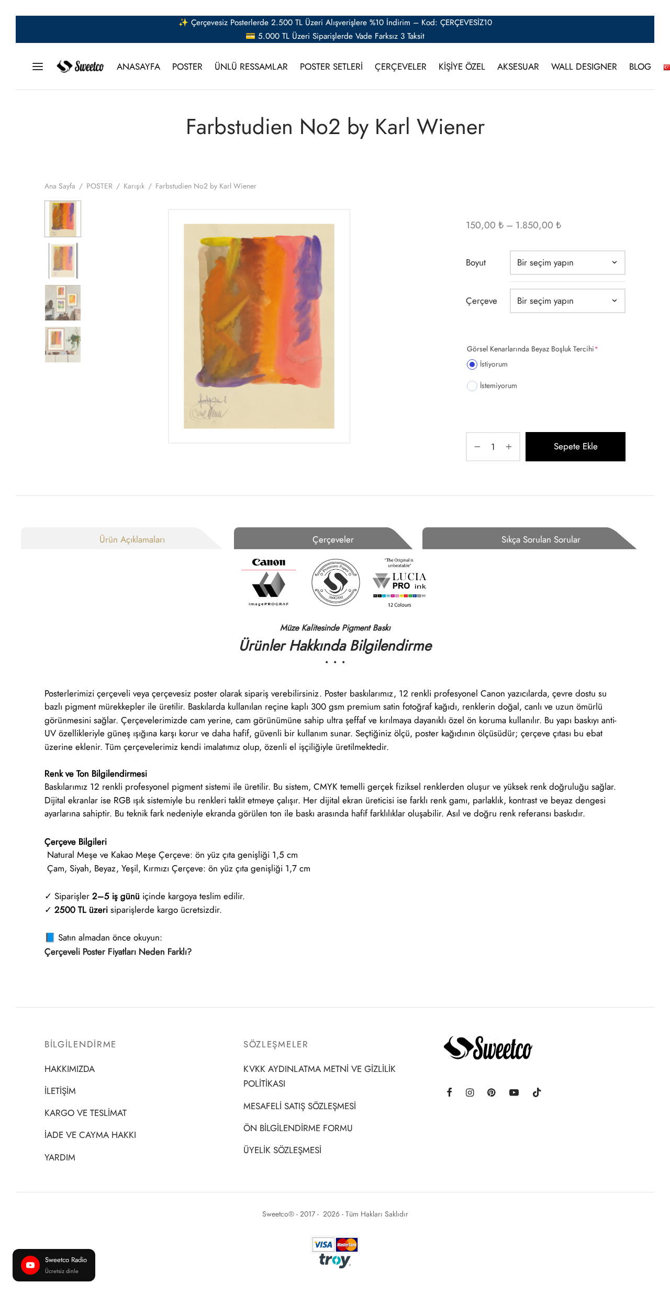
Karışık (134, 186)
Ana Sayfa (59, 186)
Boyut (476, 262)
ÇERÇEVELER (401, 66)
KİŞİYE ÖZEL (462, 66)
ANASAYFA (138, 66)
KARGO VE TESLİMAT (85, 1113)
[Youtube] (514, 1093)
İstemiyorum (498, 385)
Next (416, 326)
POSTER (187, 66)
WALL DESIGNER (584, 66)
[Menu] (37, 66)
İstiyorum (494, 364)
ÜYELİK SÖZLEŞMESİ (282, 1150)
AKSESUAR (518, 66)
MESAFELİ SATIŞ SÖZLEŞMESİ (299, 1106)
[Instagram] (470, 1093)
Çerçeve (481, 300)
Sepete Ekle (576, 446)
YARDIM (59, 1157)
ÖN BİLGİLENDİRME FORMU (298, 1128)
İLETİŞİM (60, 1091)
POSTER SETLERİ (331, 66)
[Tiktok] (537, 1093)
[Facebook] (449, 1093)
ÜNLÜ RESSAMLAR (251, 66)
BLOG (640, 66)
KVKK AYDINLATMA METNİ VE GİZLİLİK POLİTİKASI (319, 1076)
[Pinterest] (491, 1093)
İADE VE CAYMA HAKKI (90, 1135)
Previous (102, 326)
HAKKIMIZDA (69, 1069)
